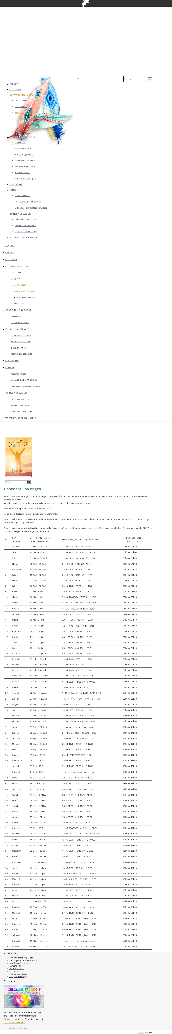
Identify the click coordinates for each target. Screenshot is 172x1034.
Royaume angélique (21, 94)
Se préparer (20, 143)
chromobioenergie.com (14, 1022)
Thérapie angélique (21, 154)
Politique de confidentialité (16, 1027)
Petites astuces (16, 968)
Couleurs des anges (29, 125)
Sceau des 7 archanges (25, 232)
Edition (13, 190)
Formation (16, 184)
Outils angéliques (20, 213)
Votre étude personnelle (24, 237)
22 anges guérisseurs (25, 166)
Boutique (15, 89)
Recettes (13, 971)
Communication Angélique (21, 957)
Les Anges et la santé (25, 160)
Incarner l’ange (22, 173)
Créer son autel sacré (25, 219)
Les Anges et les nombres (21, 960)
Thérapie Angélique (18, 973)
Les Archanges (21, 131)
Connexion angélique (22, 137)
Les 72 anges (21, 107)
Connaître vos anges (30, 119)
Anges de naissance (24, 113)
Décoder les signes (24, 149)
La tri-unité (20, 100)
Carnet (13, 84)
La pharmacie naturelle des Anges (31, 208)
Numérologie (15, 965)
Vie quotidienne (16, 976)
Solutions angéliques (25, 179)
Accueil (81, 78)
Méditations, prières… (25, 226)
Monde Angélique (17, 963)
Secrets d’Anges (22, 196)
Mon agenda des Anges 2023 (28, 202)
